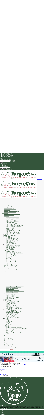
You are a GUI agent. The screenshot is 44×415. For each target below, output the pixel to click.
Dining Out (6, 250)
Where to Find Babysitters (12, 330)
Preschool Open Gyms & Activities (13, 287)
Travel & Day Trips (5, 262)
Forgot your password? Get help (5, 163)
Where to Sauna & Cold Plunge (13, 317)
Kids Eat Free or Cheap (11, 251)
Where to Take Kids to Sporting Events (14, 225)
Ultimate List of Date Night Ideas (13, 245)
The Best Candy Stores (11, 303)
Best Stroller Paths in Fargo (12, 240)
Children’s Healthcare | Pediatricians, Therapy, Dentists (15, 202)
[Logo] (18, 188)
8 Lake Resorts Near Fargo (12, 279)
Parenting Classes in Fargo (12, 331)
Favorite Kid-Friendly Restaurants (13, 252)
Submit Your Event (6, 154)
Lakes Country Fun (8, 263)
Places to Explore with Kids (10, 235)
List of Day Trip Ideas (8, 264)
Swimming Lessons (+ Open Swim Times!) (15, 286)
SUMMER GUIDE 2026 (9, 215)
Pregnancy (6, 325)
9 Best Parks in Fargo (10, 237)
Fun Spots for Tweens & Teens (12, 221)
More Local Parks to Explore (12, 238)
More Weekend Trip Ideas (12, 280)
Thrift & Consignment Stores (12, 307)
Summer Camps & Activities (10, 212)
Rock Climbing (9, 229)
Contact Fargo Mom (5, 410)
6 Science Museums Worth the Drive (12, 269)
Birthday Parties (7, 207)
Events (3, 337)
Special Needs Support (9, 203)
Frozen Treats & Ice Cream (12, 260)
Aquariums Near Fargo (9, 267)
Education (6, 293)
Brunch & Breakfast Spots (12, 255)
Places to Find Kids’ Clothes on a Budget (15, 305)
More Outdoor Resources (11, 243)
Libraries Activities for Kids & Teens (13, 226)
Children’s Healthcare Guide (12, 312)
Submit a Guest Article (11, 347)
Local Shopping (7, 300)
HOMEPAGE (25, 364)
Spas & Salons (7, 210)
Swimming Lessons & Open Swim (11, 205)
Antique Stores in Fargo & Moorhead (14, 308)
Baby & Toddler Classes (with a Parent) (14, 329)
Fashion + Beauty (8, 335)
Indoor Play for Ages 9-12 (11, 220)
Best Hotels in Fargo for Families (13, 233)
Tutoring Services (10, 296)
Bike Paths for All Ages (11, 241)
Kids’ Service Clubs (10, 289)
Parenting (6, 326)
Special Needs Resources (11, 314)
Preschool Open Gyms (11, 219)
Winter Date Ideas (10, 249)
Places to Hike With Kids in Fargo (13, 239)
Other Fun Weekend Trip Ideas (11, 271)
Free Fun (6, 234)
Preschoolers (9, 321)
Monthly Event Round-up (10, 338)
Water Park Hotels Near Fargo (10, 270)
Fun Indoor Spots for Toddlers (12, 218)
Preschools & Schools (8, 204)
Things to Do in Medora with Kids (13, 275)
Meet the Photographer (11, 343)
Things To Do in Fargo (5, 213)
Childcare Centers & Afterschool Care (14, 327)
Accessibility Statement (7, 156)
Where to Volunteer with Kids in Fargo (14, 332)
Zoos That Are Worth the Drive (10, 266)
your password (12, 161)
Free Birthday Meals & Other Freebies (14, 253)
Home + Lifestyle (7, 336)
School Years (9, 324)
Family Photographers (9, 206)
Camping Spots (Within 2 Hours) (13, 274)
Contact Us (6, 345)
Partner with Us (9, 346)
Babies (7, 319)
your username (12, 160)
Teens (7, 323)
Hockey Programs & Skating (12, 288)
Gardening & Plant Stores (11, 306)
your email (12, 167)
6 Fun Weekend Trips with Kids (11, 265)
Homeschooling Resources (12, 295)
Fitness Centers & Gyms (9, 208)
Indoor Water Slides (13, 223)
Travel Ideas (6, 299)
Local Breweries (9, 257)
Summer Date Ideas (10, 247)
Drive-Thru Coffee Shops (11, 254)
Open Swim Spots (10, 222)
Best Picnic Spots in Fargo (11, 242)
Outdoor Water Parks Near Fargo (13, 278)
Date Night (6, 244)
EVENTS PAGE (18, 364)
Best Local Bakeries (10, 256)
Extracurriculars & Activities (10, 284)
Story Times (11, 227)
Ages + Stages (7, 318)
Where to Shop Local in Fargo (12, 301)
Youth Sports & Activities (9, 200)
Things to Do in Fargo (8, 282)
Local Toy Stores (9, 304)
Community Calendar (8, 339)
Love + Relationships (8, 333)
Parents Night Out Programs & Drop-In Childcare (17, 328)
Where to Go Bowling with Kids (13, 232)
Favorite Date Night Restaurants (13, 246)
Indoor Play (6, 216)
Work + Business (7, 334)
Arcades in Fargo (10, 228)
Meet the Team (7, 342)
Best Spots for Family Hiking (12, 272)
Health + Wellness (8, 309)
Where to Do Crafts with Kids (12, 290)
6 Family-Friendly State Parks (12, 273)
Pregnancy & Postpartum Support (11, 211)
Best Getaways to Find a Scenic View (14, 277)
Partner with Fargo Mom (7, 153)
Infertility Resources (10, 315)
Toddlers (8, 320)
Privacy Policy (2, 164)
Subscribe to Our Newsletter (8, 155)
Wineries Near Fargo (10, 258)
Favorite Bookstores (10, 302)
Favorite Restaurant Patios (12, 261)
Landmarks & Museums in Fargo (13, 230)
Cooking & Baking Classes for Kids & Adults (15, 291)
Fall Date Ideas (9, 248)
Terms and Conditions (6, 411)
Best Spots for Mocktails (11, 259)
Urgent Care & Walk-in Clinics (12, 313)
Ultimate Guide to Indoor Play (12, 217)
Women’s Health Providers (10, 209)
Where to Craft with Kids (11, 224)
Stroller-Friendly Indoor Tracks (13, 231)
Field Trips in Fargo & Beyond (12, 297)
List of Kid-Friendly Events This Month (12, 214)
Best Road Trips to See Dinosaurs (11, 268)
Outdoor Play (7, 236)
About (3, 341)
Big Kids (8, 322)
